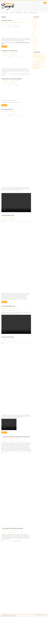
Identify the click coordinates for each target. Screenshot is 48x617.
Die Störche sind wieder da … (9, 50)
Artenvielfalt (34, 20)
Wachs (24, 22)
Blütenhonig (45, 56)
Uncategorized (35, 38)
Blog (3, 12)
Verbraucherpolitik (36, 42)
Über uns (6, 12)
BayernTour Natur (37, 55)
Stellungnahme (39, 63)
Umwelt (15, 52)
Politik (34, 32)
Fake (41, 57)
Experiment (39, 57)
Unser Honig (12, 12)
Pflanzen (13, 113)
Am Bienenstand (12, 22)
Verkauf (34, 43)
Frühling (9, 113)
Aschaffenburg (35, 22)
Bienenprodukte (18, 22)
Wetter (15, 24)
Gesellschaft (35, 27)
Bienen (43, 55)
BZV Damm (34, 57)
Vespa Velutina (35, 45)
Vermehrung (41, 65)
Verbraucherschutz (36, 65)
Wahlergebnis (39, 66)
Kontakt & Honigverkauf (33, 12)
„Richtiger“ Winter (6, 20)
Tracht (13, 80)
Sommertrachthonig (35, 63)
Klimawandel (14, 310)
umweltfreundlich (38, 64)
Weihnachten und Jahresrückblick (11, 79)
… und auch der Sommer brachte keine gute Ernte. (15, 436)
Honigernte (11, 219)
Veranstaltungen (35, 40)
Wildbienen (38, 67)
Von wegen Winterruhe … (8, 306)
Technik (44, 63)
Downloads (26, 12)
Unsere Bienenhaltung (18, 12)
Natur (11, 113)
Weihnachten (44, 66)
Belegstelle (41, 55)
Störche (42, 63)
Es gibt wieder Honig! (7, 337)
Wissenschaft (35, 48)
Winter (17, 24)
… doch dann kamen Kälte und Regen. (12, 528)
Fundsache (12, 52)
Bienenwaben (41, 56)
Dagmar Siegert (5, 22)
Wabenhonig (34, 66)
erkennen (37, 57)
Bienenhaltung (10, 24)
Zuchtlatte (39, 68)
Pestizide (34, 30)
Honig (22, 22)
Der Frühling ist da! (7, 109)
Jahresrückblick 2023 (7, 215)
